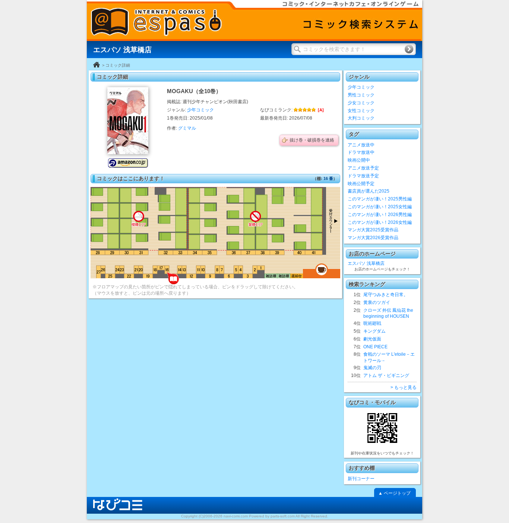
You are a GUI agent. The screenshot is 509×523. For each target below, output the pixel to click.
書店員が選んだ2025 (368, 191)
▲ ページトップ (394, 493)
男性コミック (361, 95)
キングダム (374, 331)
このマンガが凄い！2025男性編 (380, 199)
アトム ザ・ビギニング (386, 375)
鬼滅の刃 (372, 367)
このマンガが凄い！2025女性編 (380, 206)
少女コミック (361, 102)
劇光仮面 (372, 339)
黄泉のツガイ (376, 302)
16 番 (328, 178)
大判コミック (361, 118)
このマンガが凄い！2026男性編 (380, 214)
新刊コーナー (361, 478)
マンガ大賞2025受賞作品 (373, 229)
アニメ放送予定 (363, 168)
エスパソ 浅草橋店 (366, 263)
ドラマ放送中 (361, 152)
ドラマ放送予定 (363, 175)
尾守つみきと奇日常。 (385, 294)
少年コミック (200, 109)
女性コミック (361, 110)
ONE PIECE (375, 346)
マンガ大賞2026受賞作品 (373, 237)
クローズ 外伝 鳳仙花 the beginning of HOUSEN (388, 313)
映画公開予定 (361, 183)
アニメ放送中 (361, 145)
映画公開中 (359, 160)
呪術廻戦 (372, 323)
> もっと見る (404, 387)
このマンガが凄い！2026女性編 (380, 222)
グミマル (187, 128)
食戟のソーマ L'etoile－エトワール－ (389, 357)
